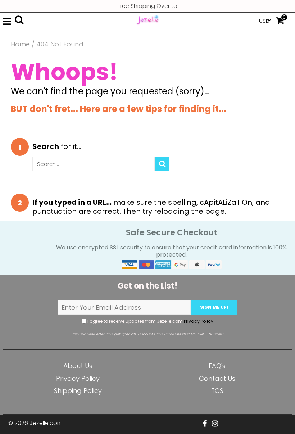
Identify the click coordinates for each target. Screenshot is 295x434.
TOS (217, 390)
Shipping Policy (78, 390)
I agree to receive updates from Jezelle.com (149, 321)
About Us (77, 365)
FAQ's (217, 365)
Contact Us (217, 378)
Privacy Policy (198, 321)
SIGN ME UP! (214, 307)
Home (20, 44)
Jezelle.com (46, 423)
